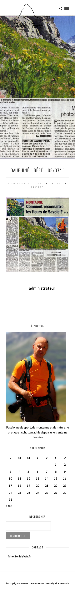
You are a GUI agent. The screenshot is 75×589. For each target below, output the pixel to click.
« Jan (9, 505)
